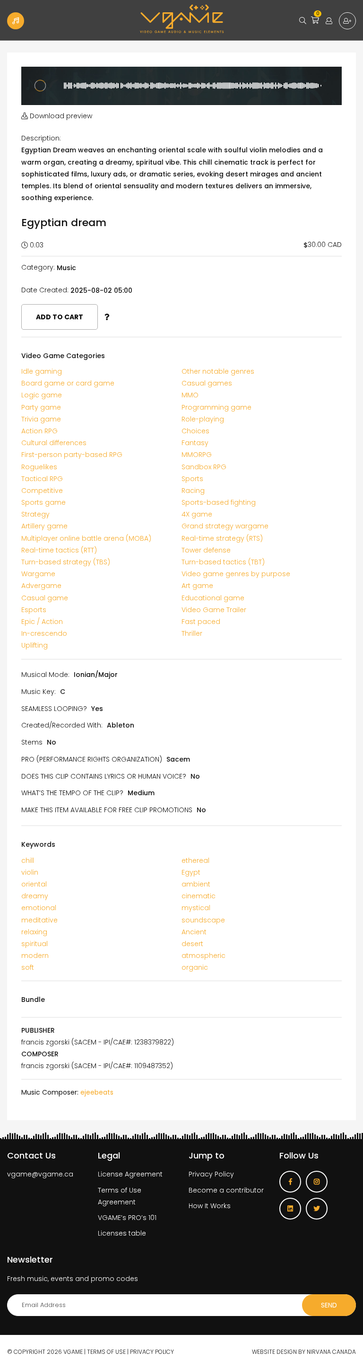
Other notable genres (218, 371)
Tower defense (206, 550)
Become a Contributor (15, 20)
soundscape (203, 920)
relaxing (34, 932)
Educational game (213, 598)
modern (35, 955)
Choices (195, 431)
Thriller (192, 633)
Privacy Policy (211, 1174)
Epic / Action (42, 621)
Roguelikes (39, 467)
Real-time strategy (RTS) (222, 538)
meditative (39, 920)
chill (27, 860)
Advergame (41, 585)
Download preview (60, 116)
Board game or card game (67, 383)
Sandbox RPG (204, 467)
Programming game (216, 407)
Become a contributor (226, 1190)
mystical (196, 908)
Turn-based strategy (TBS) (65, 562)
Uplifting (34, 645)
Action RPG (39, 431)
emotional (38, 908)
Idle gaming (41, 371)
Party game (41, 407)
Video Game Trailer (214, 609)
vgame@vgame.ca (40, 1174)
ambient (196, 884)
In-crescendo (44, 633)
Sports (192, 478)
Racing (193, 490)
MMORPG (197, 454)
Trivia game (41, 419)
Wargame (38, 574)
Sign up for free (347, 20)
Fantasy (195, 443)
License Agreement (130, 1174)
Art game (197, 585)
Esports (33, 609)
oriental (34, 884)
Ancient (194, 932)
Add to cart (59, 317)
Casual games (207, 383)
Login (329, 21)
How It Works (210, 1206)
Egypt (191, 872)
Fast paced (201, 621)
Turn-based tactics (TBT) (223, 562)
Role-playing (203, 419)
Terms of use (106, 1352)
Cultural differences (53, 443)
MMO (190, 395)
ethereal (195, 860)
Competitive (42, 490)
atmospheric (203, 955)
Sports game (43, 502)
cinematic (199, 896)
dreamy (34, 896)
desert (192, 943)
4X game (197, 514)
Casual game (44, 598)
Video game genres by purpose (236, 574)
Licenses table (122, 1233)
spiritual (34, 943)
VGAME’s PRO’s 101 (127, 1217)
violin (29, 872)
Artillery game (44, 526)
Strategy (35, 514)
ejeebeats (96, 1092)
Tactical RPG (42, 478)
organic (195, 967)
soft (27, 967)
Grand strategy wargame (225, 526)
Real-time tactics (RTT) (59, 550)
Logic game (41, 395)
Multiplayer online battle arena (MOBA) (86, 538)
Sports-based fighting (219, 502)
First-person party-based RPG (71, 454)
